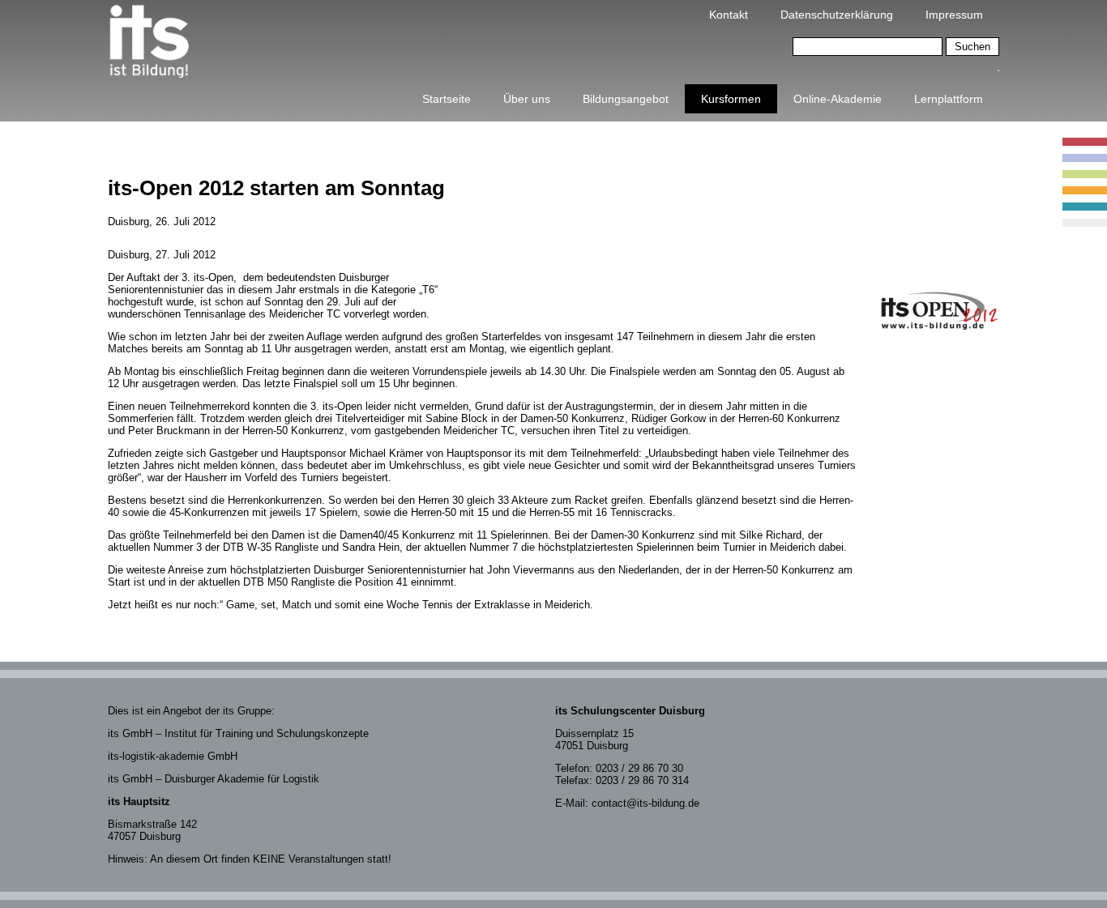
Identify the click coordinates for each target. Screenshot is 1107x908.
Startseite (446, 98)
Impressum (954, 14)
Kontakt (728, 14)
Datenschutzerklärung (836, 14)
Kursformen (731, 98)
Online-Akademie (837, 98)
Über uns (526, 98)
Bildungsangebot (626, 98)
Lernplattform (948, 98)
